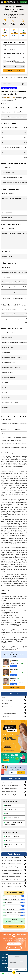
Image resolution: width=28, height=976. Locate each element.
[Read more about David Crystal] (6, 674)
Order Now (14, 975)
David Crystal (13, 669)
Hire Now (13, 666)
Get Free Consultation (14, 944)
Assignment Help (9, 97)
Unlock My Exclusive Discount (14, 926)
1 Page (4, 63)
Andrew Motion (14, 678)
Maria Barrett (13, 660)
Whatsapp (3, 975)
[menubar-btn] (23, 83)
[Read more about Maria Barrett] (6, 665)
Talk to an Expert (14, 948)
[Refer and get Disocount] (14, 774)
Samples (6, 77)
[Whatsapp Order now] (14, 762)
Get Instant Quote (14, 70)
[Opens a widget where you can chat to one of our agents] (17, 963)
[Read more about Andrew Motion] (6, 683)
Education (12, 77)
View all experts (14, 687)
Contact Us (8, 975)
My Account (19, 975)
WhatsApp (24, 2)
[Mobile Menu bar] (2, 2)
